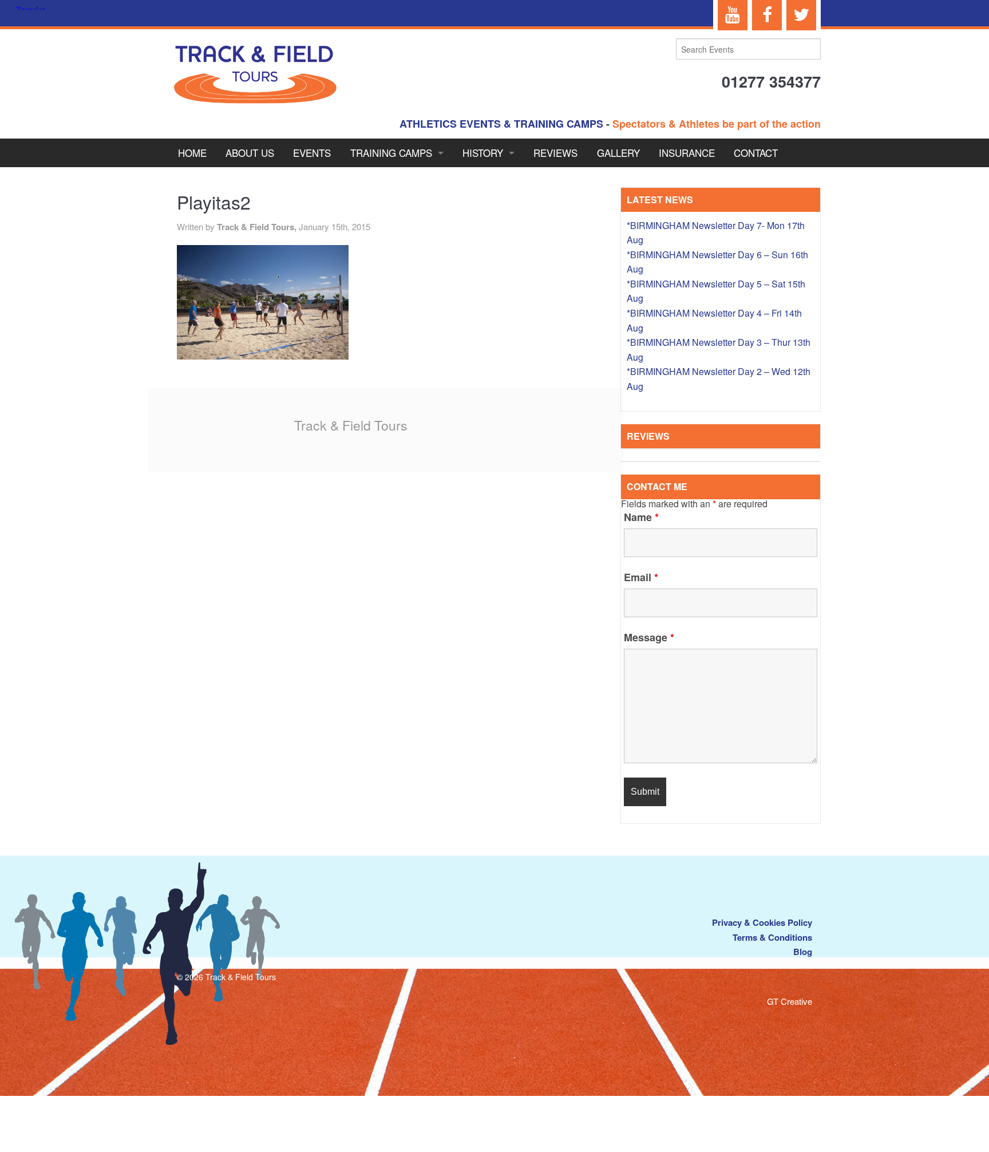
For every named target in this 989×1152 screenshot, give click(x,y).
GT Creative (789, 1001)
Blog (802, 951)
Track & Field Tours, (258, 226)
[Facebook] (767, 15)
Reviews (555, 152)
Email (641, 577)
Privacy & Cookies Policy (762, 922)
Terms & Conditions (772, 937)
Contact (756, 152)
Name (641, 517)
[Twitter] (801, 15)
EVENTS (312, 152)
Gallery (618, 152)
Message (649, 637)
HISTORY (482, 152)
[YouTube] (732, 15)
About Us (250, 152)
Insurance (687, 152)
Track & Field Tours (351, 425)
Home (192, 152)
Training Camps (391, 152)
